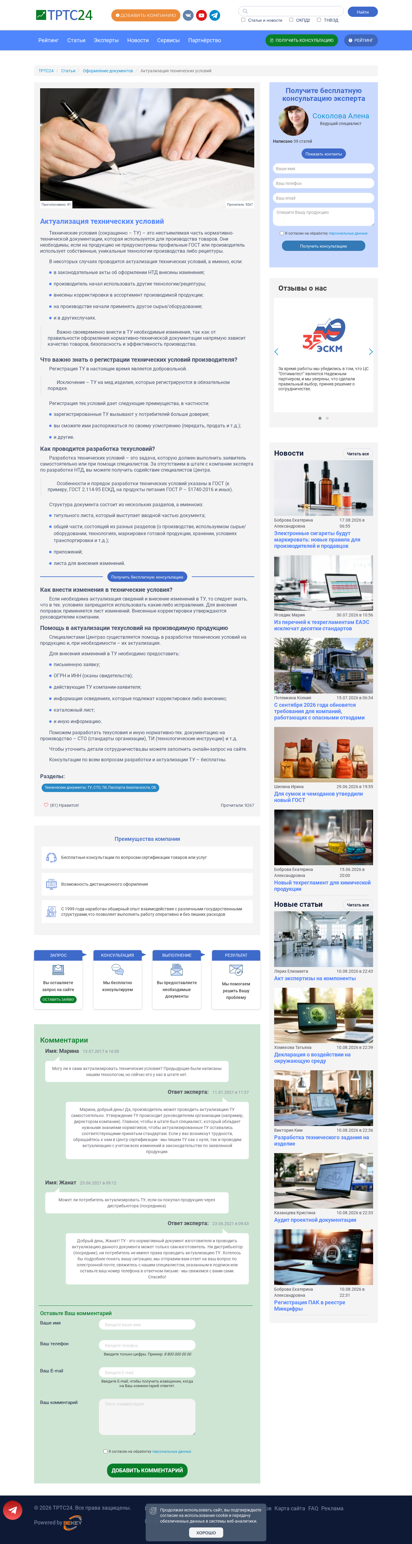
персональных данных (171, 1451)
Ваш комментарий (59, 1402)
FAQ (313, 1508)
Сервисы (168, 40)
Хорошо (206, 1533)
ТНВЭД (330, 20)
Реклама (332, 1508)
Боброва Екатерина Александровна (293, 523)
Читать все (358, 453)
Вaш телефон (54, 1343)
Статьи (76, 40)
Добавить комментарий (147, 1470)
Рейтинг (48, 40)
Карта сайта (289, 1508)
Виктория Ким (288, 1130)
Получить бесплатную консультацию (147, 577)
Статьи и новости (264, 20)
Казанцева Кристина (294, 1212)
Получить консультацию (323, 246)
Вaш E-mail (51, 1370)
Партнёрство (204, 40)
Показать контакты (324, 154)
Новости (138, 40)
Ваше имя (50, 1322)
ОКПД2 (302, 20)
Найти (363, 12)
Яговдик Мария (289, 615)
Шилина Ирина (289, 786)
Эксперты (106, 40)
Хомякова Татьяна (293, 1047)
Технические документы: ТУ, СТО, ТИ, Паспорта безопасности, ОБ (100, 787)
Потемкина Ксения (292, 697)
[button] (320, 418)
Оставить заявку (58, 999)
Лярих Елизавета (291, 971)
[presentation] (277, 352)
